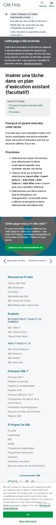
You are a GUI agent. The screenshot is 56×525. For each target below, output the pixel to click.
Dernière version (33, 63)
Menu (51, 6)
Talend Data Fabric (18, 336)
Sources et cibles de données (24, 411)
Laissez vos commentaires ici (25, 247)
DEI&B (11, 443)
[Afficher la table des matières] (6, 14)
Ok (28, 514)
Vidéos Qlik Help (17, 283)
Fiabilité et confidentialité (21, 386)
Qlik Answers (15, 353)
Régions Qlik (14, 416)
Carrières (13, 457)
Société (12, 430)
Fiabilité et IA (14, 390)
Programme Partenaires (20, 452)
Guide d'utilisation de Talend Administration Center (24, 15)
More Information (28, 521)
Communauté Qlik (29, 475)
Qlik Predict (14, 358)
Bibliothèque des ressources (23, 305)
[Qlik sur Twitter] (21, 481)
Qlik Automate (15, 362)
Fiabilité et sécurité (18, 381)
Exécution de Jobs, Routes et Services (28, 21)
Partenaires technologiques (22, 407)
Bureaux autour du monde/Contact (26, 465)
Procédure (14, 112)
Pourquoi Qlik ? (16, 377)
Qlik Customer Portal (19, 300)
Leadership (14, 435)
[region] (28, 503)
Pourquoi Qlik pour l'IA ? (20, 394)
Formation (13, 292)
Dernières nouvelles (18, 461)
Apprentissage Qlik (18, 296)
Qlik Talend (14, 327)
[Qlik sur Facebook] (32, 481)
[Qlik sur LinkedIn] (27, 481)
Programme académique (21, 448)
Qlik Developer (16, 287)
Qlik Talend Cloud (17, 332)
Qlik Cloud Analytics (18, 349)
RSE (10, 439)
